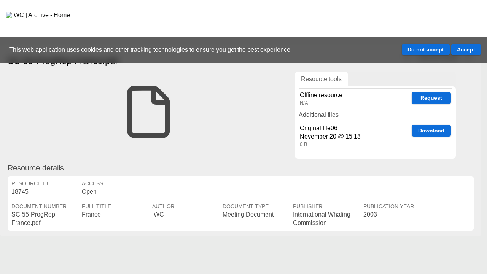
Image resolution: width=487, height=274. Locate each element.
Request (431, 98)
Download (431, 130)
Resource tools (321, 79)
